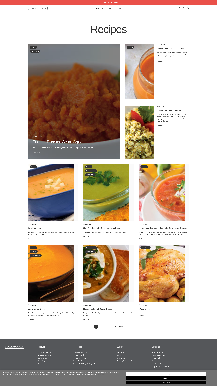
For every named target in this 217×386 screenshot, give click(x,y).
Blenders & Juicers (44, 355)
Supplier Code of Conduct (160, 367)
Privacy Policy (156, 358)
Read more (36, 152)
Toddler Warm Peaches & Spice (170, 49)
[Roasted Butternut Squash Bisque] (108, 273)
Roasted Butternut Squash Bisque (97, 309)
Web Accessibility (157, 364)
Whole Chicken (145, 309)
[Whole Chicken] (164, 273)
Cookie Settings (166, 374)
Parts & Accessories (80, 352)
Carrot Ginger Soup (36, 309)
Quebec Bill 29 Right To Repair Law (85, 364)
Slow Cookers (145, 247)
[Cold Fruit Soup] (53, 192)
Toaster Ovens (35, 51)
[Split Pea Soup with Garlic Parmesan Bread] (108, 192)
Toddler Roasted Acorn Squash (60, 142)
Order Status (121, 358)
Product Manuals (78, 355)
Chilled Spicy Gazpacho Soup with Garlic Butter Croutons (163, 228)
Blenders (33, 47)
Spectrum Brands (157, 352)
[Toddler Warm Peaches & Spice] (139, 71)
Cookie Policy (101, 374)
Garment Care (43, 364)
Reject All (166, 378)
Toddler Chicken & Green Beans (170, 110)
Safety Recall (77, 361)
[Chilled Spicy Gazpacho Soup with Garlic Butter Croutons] (164, 192)
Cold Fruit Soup (34, 228)
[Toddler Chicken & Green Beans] (139, 132)
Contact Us (120, 355)
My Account (121, 352)
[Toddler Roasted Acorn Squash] (74, 101)
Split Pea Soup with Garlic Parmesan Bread (101, 228)
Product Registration (80, 358)
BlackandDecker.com (159, 355)
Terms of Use (156, 361)
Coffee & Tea (42, 358)
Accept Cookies (166, 382)
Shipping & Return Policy (125, 361)
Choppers (33, 251)
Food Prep (41, 361)
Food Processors (91, 170)
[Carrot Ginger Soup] (53, 273)
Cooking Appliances (44, 352)
